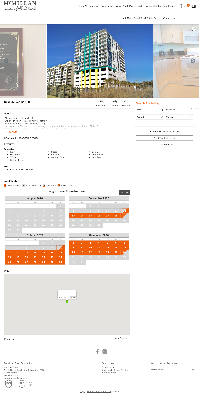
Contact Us (169, 18)
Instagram (104, 351)
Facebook (97, 351)
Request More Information (166, 131)
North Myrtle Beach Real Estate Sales (140, 18)
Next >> (124, 192)
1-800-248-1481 (11, 375)
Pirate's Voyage (109, 372)
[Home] (21, 6)
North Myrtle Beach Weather (115, 370)
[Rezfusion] (30, 384)
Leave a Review (120, 338)
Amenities (107, 6)
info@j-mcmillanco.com (15, 378)
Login (82, 391)
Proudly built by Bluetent (99, 391)
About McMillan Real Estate (160, 6)
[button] (67, 302)
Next (193, 61)
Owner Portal (108, 367)
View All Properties (89, 6)
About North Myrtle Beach (129, 6)
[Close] (73, 293)
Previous (6, 61)
